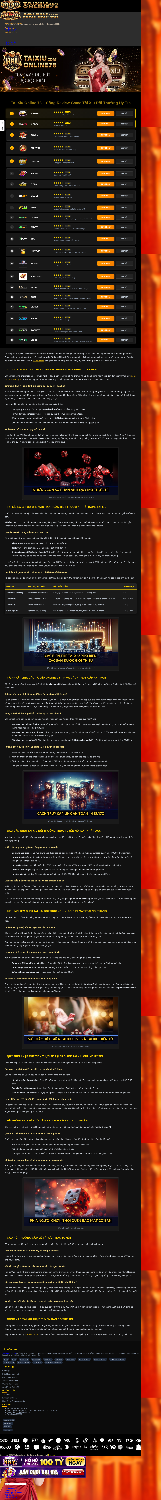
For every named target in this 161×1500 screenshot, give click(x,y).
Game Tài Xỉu (11, 19)
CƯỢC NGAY (106, 113)
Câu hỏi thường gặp (10, 1384)
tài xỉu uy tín (37, 1362)
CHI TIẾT (124, 113)
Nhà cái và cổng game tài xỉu (13, 1401)
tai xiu (14, 1359)
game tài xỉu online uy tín (53, 1362)
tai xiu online (70, 1359)
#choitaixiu (7, 1426)
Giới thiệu (6, 1371)
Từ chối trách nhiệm (10, 1381)
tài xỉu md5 (47, 1359)
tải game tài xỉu (9, 1362)
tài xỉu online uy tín (100, 1359)
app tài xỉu (59, 1359)
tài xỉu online (38, 361)
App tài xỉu (9, 28)
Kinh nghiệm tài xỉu (13, 23)
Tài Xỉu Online (11, 14)
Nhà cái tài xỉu (11, 33)
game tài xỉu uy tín (23, 1362)
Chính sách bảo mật (10, 1377)
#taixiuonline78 (9, 1420)
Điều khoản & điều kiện (11, 1374)
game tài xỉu (36, 1359)
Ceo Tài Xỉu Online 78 (10, 1387)
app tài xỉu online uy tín (117, 1359)
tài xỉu (6, 1359)
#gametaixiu (8, 1423)
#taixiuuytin (7, 1430)
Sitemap (51, 1455)
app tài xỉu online (84, 1359)
